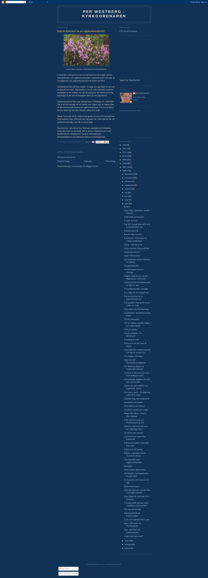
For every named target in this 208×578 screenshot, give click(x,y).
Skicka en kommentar (66, 157)
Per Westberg (142, 93)
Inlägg (65, 568)
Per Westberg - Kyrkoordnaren (104, 14)
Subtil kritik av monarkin (134, 217)
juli (126, 192)
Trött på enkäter (130, 329)
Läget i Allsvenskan (132, 256)
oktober (128, 181)
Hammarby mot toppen (133, 402)
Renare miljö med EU (132, 234)
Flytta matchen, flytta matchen (136, 248)
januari (128, 548)
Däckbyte (128, 466)
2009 (125, 160)
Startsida (87, 161)
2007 (125, 167)
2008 (125, 163)
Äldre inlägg (110, 161)
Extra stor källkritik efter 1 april (136, 520)
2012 (125, 149)
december (129, 174)
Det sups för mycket (132, 509)
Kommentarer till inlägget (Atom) (84, 166)
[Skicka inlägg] (93, 142)
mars (127, 541)
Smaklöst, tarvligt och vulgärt (136, 410)
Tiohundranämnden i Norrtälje (136, 289)
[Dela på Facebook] (105, 142)
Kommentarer (69, 573)
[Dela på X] (102, 142)
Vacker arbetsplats (131, 319)
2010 (125, 156)
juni (126, 196)
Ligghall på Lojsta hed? (133, 536)
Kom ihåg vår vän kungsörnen (136, 293)
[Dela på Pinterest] (107, 142)
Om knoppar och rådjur (133, 356)
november (129, 178)
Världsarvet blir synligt (133, 449)
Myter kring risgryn (131, 486)
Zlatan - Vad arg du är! (133, 245)
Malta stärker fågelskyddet (135, 470)
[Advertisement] (128, 55)
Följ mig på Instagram (128, 31)
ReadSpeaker (134, 80)
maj (126, 200)
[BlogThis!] (99, 142)
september (129, 185)
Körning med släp (131, 231)
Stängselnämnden (131, 266)
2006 (125, 171)
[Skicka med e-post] (97, 142)
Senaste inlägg (63, 161)
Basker (127, 207)
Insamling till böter (131, 340)
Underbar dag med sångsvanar (136, 399)
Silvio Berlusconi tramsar (134, 406)
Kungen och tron (131, 221)
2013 (125, 145)
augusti (128, 189)
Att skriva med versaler (133, 433)
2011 (125, 152)
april (127, 204)
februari (128, 544)
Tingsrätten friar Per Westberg (136, 309)
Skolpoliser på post (132, 252)
